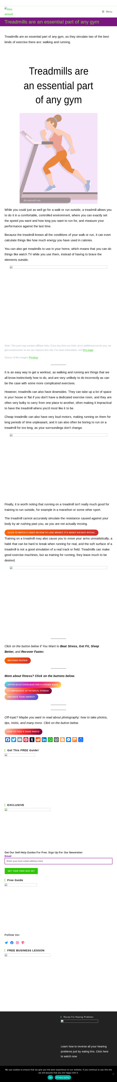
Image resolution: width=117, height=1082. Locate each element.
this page (88, 350)
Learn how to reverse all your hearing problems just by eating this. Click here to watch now (84, 1051)
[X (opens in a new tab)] (52, 2)
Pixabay (33, 357)
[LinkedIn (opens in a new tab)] (65, 2)
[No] (113, 1073)
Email (8, 856)
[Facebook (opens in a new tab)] (55, 2)
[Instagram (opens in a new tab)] (62, 2)
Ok (50, 1077)
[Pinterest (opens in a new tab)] (59, 2)
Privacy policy (63, 1077)
